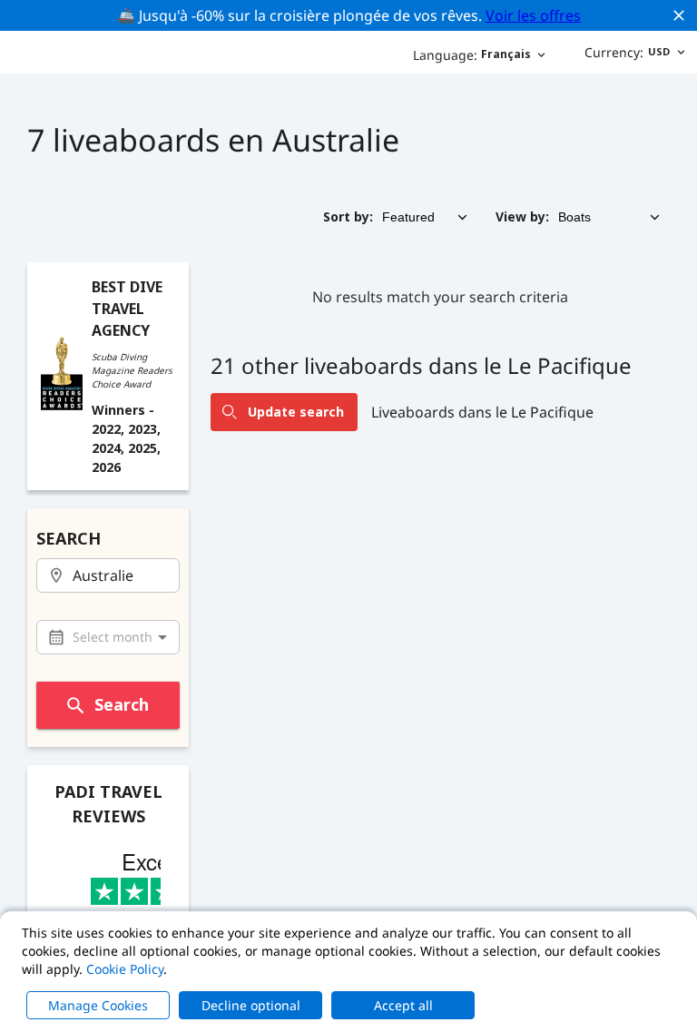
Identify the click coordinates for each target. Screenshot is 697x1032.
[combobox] (108, 575)
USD (627, 52)
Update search (296, 411)
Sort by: (348, 216)
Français (472, 55)
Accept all (403, 1005)
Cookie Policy (124, 969)
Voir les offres (533, 15)
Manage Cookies (98, 1005)
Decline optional (250, 1005)
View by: (522, 216)
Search (121, 704)
